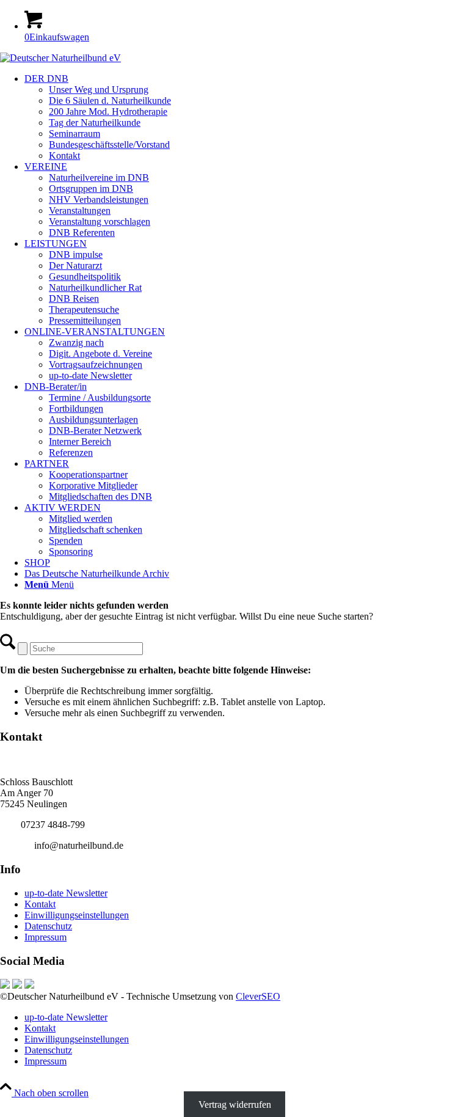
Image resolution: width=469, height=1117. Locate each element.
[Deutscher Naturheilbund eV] (60, 58)
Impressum (45, 937)
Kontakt (40, 904)
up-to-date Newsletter (65, 893)
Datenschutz (48, 926)
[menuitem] (246, 117)
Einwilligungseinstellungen (76, 915)
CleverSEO (258, 996)
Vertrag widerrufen (234, 1104)
